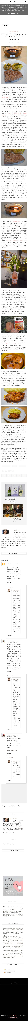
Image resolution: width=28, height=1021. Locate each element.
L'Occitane (11, 942)
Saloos (4, 953)
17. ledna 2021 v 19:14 (15, 763)
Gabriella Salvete (19, 938)
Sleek (15, 953)
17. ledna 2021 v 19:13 (15, 681)
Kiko (22, 940)
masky (9, 909)
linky (22, 908)
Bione (4, 932)
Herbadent (12, 940)
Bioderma (20, 931)
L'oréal (16, 942)
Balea (7, 931)
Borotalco (7, 932)
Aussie (18, 929)
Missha (8, 947)
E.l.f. (13, 935)
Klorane (5, 942)
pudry (12, 911)
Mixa (11, 947)
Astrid (14, 929)
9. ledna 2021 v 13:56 (12, 736)
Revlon (4, 952)
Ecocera (21, 935)
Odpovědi (11, 587)
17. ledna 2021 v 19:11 (15, 592)
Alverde (14, 928)
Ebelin (17, 935)
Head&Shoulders (6, 940)
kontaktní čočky (19, 906)
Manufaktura (19, 945)
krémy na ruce (17, 908)
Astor (11, 929)
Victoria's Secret (6, 956)
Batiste (16, 931)
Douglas (18, 543)
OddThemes (13, 1015)
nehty (14, 909)
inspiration (22, 465)
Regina (16, 950)
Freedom (12, 937)
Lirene (17, 943)
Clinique (9, 933)
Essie (19, 936)
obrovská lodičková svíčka (14, 240)
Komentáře (8, 972)
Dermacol (16, 933)
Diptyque (5, 935)
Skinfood (11, 953)
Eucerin (21, 936)
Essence (15, 936)
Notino (14, 949)
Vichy (21, 954)
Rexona (8, 952)
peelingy (9, 911)
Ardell (8, 929)
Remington (20, 950)
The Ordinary (6, 954)
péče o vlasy (15, 912)
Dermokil (21, 933)
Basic (14, 931)
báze (14, 906)
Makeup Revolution (10, 945)
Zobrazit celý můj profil (8, 832)
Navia (8, 949)
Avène (4, 931)
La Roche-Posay (13, 943)
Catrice (5, 933)
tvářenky (5, 915)
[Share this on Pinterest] (14, 475)
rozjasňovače (10, 914)
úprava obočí (11, 915)
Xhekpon (21, 956)
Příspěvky (7, 970)
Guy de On (11, 939)
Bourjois (12, 932)
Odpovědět (9, 582)
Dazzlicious (16, 590)
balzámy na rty (7, 906)
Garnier (5, 939)
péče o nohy (16, 911)
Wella (17, 956)
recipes (11, 470)
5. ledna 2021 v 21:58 (16, 563)
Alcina (10, 928)
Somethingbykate (12, 735)
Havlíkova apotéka (18, 939)
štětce (9, 917)
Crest (12, 933)
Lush (4, 945)
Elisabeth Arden (6, 936)
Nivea (11, 949)
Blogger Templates (14, 1017)
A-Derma (7, 928)
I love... (15, 940)
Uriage (18, 954)
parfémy (5, 911)
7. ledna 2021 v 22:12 (12, 642)
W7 (11, 956)
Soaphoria (18, 953)
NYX (18, 947)
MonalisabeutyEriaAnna (13, 641)
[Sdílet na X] (8, 475)
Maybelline (14, 946)
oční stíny (20, 909)
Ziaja (12, 957)
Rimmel (13, 952)
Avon (21, 929)
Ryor (22, 952)
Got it (19, 13)
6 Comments (19, 41)
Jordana (19, 940)
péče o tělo (9, 912)
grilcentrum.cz (5, 97)
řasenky (5, 917)
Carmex (21, 932)
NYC (16, 947)
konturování (5, 908)
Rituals (18, 952)
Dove (10, 935)
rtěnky (15, 914)
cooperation (12, 31)
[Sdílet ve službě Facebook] (3, 475)
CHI (18, 932)
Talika (21, 953)
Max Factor (8, 946)
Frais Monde (6, 938)
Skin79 (8, 953)
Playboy (5, 950)
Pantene (18, 949)
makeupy (5, 909)
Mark (4, 946)
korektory (11, 908)
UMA (15, 954)
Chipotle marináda (11, 343)
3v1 (4, 928)
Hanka (9, 563)
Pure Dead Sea (12, 950)
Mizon (14, 947)
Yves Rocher (6, 957)
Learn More (11, 13)
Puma (8, 950)
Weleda (14, 956)
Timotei (12, 954)
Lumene (21, 943)
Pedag (21, 949)
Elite (11, 936)
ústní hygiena (19, 915)
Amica (17, 928)
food (18, 31)
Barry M (11, 931)
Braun (16, 932)
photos (4, 470)
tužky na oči (20, 914)
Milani (18, 946)
